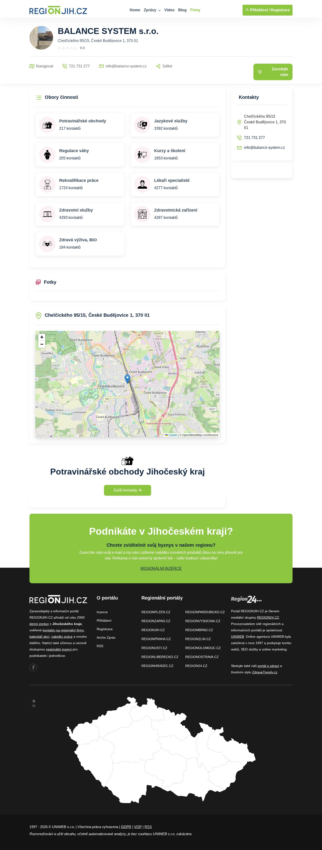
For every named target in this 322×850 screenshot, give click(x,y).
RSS (100, 646)
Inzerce (102, 612)
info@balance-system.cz (264, 148)
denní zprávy (39, 624)
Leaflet (172, 435)
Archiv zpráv (106, 637)
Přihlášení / (259, 10)
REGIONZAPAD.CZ (155, 621)
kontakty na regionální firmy (63, 630)
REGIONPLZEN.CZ (155, 612)
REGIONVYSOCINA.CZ (202, 621)
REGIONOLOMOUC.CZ (203, 648)
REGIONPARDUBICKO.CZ (205, 612)
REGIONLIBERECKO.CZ (159, 657)
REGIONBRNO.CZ (199, 630)
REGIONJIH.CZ (153, 630)
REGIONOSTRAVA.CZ (202, 657)
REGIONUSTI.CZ (154, 648)
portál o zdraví (268, 666)
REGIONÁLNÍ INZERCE (161, 569)
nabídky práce (62, 636)
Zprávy (150, 10)
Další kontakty (126, 490)
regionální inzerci (59, 649)
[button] (127, 379)
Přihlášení (104, 620)
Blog (182, 10)
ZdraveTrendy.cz (264, 672)
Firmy (195, 10)
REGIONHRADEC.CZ (157, 666)
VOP (138, 827)
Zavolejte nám (280, 72)
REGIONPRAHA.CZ (156, 639)
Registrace (280, 10)
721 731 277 (254, 138)
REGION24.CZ (196, 666)
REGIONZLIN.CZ (198, 639)
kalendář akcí (39, 636)
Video (169, 10)
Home (135, 10)
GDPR (126, 827)
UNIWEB (237, 636)
